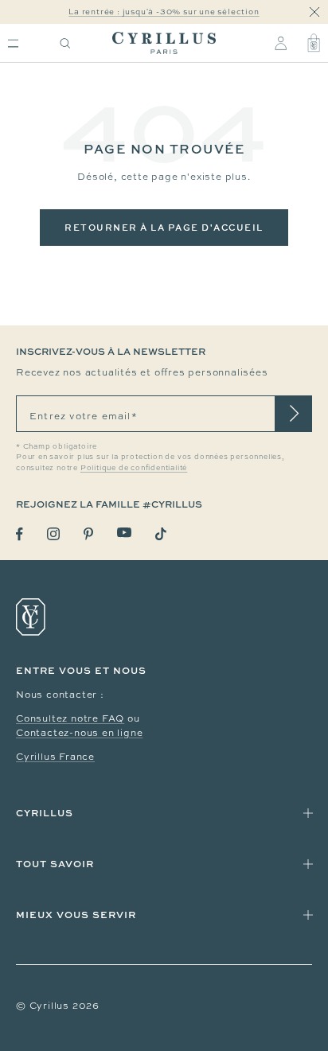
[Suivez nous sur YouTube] (124, 532)
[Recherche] (65, 43)
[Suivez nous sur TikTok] (160, 533)
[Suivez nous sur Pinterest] (88, 533)
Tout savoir (55, 863)
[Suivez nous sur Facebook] (19, 534)
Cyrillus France (55, 756)
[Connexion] (281, 43)
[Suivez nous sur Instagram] (53, 533)
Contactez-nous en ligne (79, 732)
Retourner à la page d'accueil (164, 227)
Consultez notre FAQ (70, 718)
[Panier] (313, 43)
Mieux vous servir (76, 914)
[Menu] (13, 43)
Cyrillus (44, 812)
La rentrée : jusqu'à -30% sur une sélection (163, 11)
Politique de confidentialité (133, 468)
